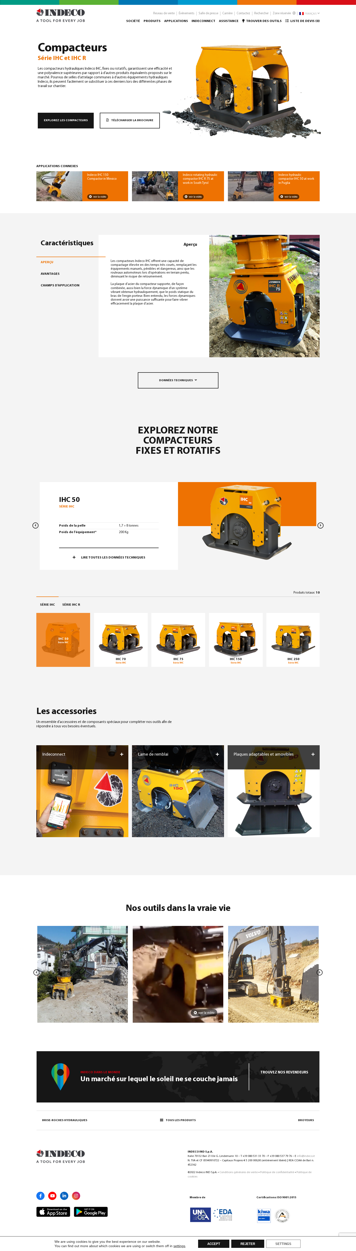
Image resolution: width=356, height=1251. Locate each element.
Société (133, 21)
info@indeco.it (306, 1156)
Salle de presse (208, 13)
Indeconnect (203, 21)
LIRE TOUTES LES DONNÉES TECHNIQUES (112, 557)
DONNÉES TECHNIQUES (176, 380)
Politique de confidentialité (277, 1172)
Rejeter (247, 1244)
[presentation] (35, 525)
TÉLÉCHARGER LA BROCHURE (131, 120)
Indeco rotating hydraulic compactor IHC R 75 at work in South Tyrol (200, 178)
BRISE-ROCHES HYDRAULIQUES (64, 1120)
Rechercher (261, 13)
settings (179, 1246)
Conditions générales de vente (238, 1172)
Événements (186, 13)
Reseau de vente (164, 13)
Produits (152, 21)
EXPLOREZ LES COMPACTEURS (66, 120)
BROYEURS (306, 1120)
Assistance (229, 21)
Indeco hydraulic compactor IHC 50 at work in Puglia (296, 178)
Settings (283, 1244)
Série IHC (47, 604)
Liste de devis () (305, 21)
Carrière (227, 13)
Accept (213, 1244)
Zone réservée (282, 13)
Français (310, 14)
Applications (176, 21)
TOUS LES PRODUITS (181, 1120)
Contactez (243, 13)
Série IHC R (71, 604)
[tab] (68, 262)
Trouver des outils (264, 21)
